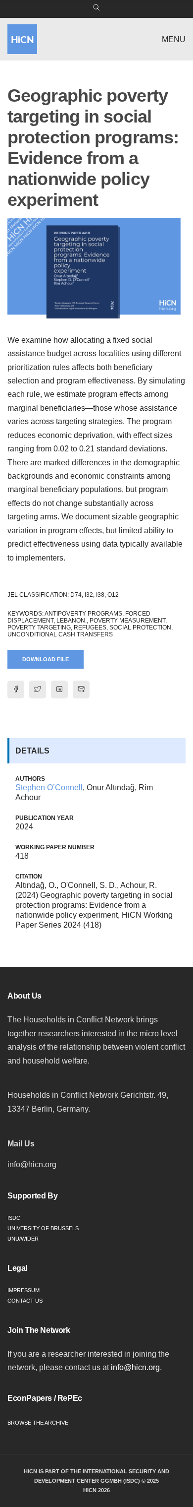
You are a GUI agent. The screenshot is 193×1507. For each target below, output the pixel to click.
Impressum (23, 1290)
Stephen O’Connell (49, 787)
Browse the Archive (37, 1423)
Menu (174, 39)
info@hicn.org (135, 1367)
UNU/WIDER (23, 1239)
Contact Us (25, 1301)
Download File (45, 659)
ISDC (13, 1218)
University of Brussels (43, 1228)
